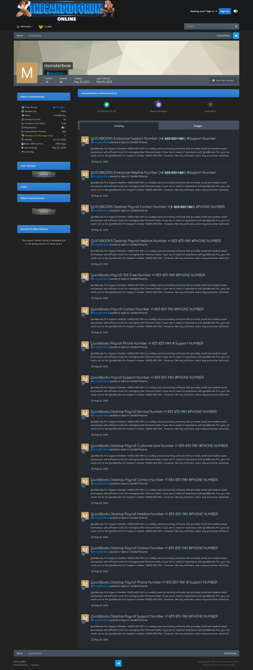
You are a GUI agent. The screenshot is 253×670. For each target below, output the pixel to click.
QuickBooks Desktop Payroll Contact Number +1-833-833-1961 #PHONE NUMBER (154, 480)
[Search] (236, 26)
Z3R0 (23, 661)
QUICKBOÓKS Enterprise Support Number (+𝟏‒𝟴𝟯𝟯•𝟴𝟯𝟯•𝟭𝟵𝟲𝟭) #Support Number (153, 138)
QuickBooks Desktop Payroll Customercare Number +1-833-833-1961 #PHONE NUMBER (159, 445)
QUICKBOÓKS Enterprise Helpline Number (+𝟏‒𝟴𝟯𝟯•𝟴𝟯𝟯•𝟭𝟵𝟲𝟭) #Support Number (153, 172)
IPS (15, 661)
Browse (25, 26)
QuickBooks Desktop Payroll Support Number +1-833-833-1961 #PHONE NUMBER (154, 616)
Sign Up (224, 11)
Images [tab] (198, 125)
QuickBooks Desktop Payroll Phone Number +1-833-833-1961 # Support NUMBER (154, 582)
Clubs (48, 26)
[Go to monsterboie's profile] (85, 140)
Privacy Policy (21, 664)
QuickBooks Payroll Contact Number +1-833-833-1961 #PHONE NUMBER (147, 309)
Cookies (35, 664)
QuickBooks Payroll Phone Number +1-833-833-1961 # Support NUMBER (147, 343)
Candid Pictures (138, 142)
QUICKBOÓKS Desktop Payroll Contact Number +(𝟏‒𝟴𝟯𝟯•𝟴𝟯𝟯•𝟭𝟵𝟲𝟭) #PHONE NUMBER (158, 207)
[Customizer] (235, 11)
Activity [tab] (119, 125)
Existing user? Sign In (203, 11)
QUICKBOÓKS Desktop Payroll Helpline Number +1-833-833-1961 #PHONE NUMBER (156, 241)
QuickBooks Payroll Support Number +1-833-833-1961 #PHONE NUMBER (147, 377)
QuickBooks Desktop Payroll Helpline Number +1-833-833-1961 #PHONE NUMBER (154, 514)
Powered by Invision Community (218, 664)
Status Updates (220, 26)
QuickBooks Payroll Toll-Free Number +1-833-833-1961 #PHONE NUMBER (148, 275)
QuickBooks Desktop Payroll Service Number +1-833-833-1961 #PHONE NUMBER (154, 411)
